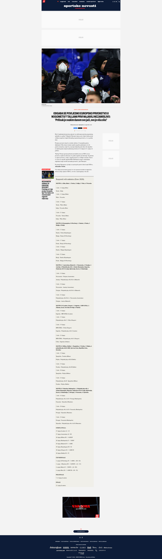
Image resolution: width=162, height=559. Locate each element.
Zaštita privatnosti (85, 541)
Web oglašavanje (93, 541)
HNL (69, 1)
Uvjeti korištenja (64, 541)
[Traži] (119, 2)
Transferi (74, 1)
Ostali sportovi (91, 1)
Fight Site (101, 1)
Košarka (81, 1)
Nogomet (63, 1)
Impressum (57, 541)
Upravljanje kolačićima (81, 544)
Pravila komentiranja (74, 541)
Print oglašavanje (103, 541)
